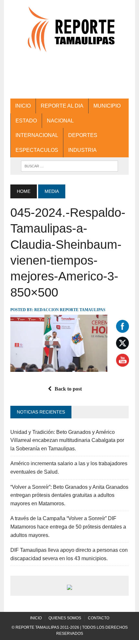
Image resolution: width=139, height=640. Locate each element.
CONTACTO (98, 618)
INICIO (23, 106)
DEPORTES (82, 135)
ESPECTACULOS (37, 150)
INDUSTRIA (82, 150)
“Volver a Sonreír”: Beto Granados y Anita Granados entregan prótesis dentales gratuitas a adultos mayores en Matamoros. (69, 495)
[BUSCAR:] (69, 165)
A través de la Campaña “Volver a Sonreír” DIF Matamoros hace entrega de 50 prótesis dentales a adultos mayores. (68, 527)
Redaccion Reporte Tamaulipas (69, 310)
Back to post (68, 389)
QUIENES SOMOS (64, 618)
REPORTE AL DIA (62, 106)
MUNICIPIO (107, 106)
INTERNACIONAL (37, 135)
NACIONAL (60, 120)
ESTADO (26, 120)
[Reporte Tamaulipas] (69, 33)
